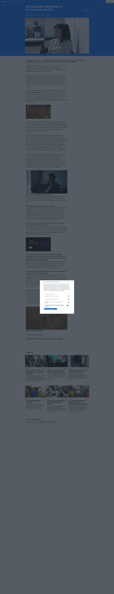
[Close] (72, 282)
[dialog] (57, 297)
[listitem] (57, 294)
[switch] (68, 296)
